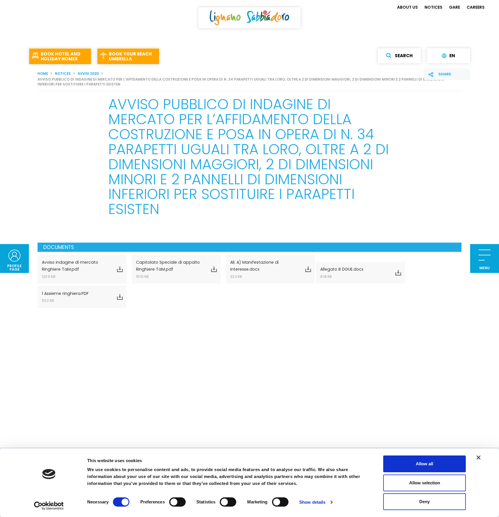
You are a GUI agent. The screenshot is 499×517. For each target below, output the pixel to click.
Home (43, 73)
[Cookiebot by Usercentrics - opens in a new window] (49, 505)
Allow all (424, 463)
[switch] (177, 502)
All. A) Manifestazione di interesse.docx (254, 269)
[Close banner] (478, 457)
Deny (424, 501)
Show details (312, 502)
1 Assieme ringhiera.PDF (65, 297)
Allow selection (424, 482)
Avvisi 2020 (88, 73)
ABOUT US (407, 7)
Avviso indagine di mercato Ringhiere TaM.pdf (70, 269)
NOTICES (433, 7)
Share (444, 74)
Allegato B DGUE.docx (342, 272)
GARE (454, 7)
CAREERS (476, 7)
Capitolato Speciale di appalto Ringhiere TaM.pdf (168, 269)
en (452, 56)
